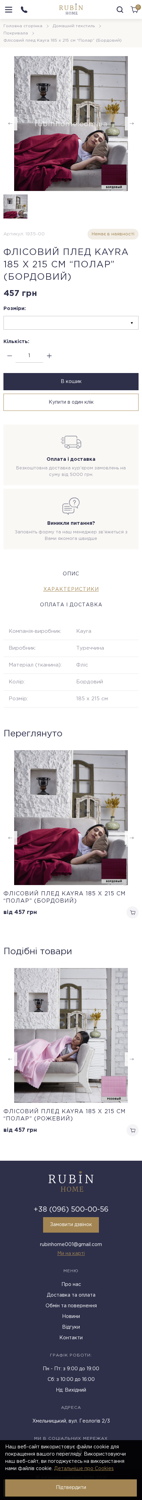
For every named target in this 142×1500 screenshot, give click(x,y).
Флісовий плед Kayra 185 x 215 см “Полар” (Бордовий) (64, 897)
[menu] (8, 9)
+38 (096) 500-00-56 (71, 1209)
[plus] (49, 356)
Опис (71, 574)
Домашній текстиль (74, 26)
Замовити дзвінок (71, 1225)
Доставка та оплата (71, 1295)
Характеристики (71, 589)
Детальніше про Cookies (84, 1469)
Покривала (15, 33)
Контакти (71, 1338)
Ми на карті (71, 1254)
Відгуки (71, 1327)
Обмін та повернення (71, 1306)
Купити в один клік (71, 402)
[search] (120, 9)
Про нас (71, 1285)
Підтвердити (71, 1488)
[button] (132, 1059)
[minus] (9, 356)
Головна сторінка (22, 26)
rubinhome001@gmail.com (71, 1245)
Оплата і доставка (71, 605)
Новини (71, 1317)
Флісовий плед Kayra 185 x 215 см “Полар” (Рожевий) (64, 1115)
